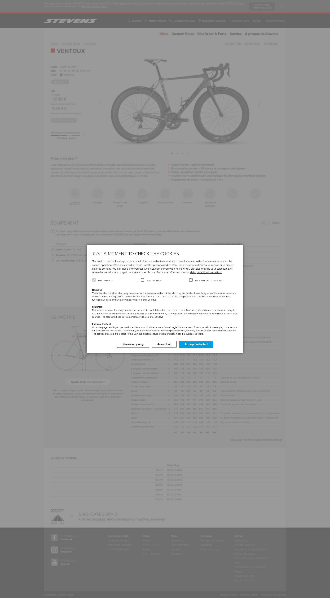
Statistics (154, 280)
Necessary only (133, 344)
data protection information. (206, 272)
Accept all (164, 344)
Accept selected (196, 344)
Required (105, 280)
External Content (209, 280)
